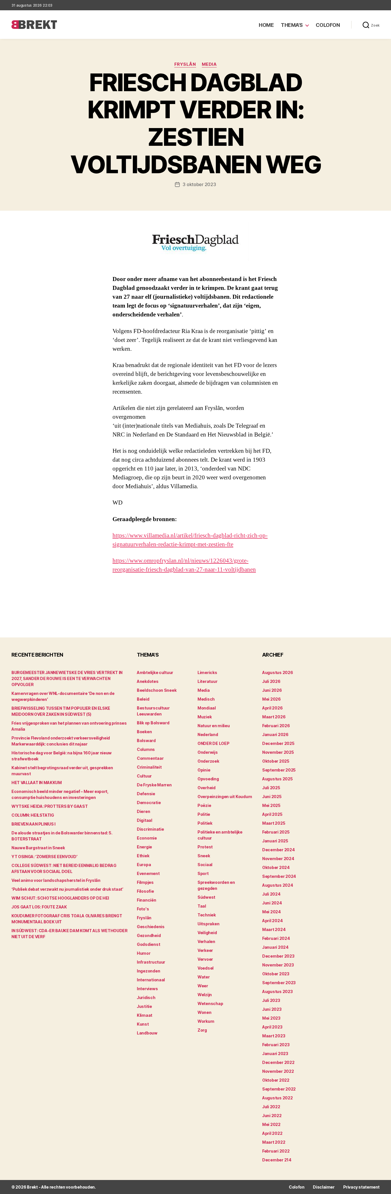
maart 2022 (273, 1142)
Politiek (205, 823)
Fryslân (185, 64)
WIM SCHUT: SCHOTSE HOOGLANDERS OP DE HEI (60, 898)
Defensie (146, 793)
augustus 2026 (277, 672)
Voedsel (206, 968)
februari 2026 (276, 725)
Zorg (202, 1030)
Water (204, 976)
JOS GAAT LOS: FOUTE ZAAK (39, 906)
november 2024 (278, 858)
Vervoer (205, 959)
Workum (206, 1021)
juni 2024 (272, 902)
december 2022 (278, 1062)
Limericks (207, 672)
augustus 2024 (277, 885)
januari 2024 (275, 947)
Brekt (32, 1187)
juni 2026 (272, 690)
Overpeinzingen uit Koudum (225, 796)
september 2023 (279, 982)
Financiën (146, 900)
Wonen (205, 1012)
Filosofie (145, 891)
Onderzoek (208, 761)
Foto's (143, 908)
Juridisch (146, 997)
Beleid (143, 699)
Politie (204, 814)
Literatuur (207, 681)
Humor (144, 953)
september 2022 (279, 1089)
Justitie (144, 1006)
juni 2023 (272, 1009)
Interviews (147, 988)
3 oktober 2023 (199, 184)
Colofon (328, 25)
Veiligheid (207, 932)
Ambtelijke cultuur (155, 672)
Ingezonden (148, 970)
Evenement (148, 873)
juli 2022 (271, 1106)
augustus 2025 (277, 778)
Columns (146, 749)
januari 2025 (275, 840)
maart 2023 (273, 1035)
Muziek (205, 716)
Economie (147, 838)
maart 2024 (273, 929)
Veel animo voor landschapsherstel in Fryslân (55, 880)
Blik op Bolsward (153, 722)
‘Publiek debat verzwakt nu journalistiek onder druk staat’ (67, 889)
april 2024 (272, 920)
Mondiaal (207, 707)
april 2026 (272, 707)
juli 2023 (271, 1000)
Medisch (206, 699)
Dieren (143, 811)
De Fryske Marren (154, 784)
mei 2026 (271, 699)
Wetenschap (210, 1003)
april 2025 (272, 814)
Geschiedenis (151, 926)
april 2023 (272, 1026)
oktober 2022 (275, 1080)
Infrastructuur (151, 962)
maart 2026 (273, 716)
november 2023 (278, 964)
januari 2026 (275, 734)
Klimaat (144, 1015)
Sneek (204, 855)
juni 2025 (272, 796)
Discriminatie (150, 829)
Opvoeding (208, 778)
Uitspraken (208, 923)
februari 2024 (276, 938)
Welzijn (205, 994)
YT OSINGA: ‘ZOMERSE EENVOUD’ (44, 856)
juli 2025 (271, 787)
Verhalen (206, 941)
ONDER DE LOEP (214, 743)
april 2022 (272, 1133)
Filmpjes (145, 882)
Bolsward (146, 740)
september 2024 (279, 876)
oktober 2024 (276, 867)
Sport (203, 873)
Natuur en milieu (214, 725)
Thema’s (292, 25)
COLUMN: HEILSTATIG (32, 815)
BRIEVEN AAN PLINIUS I (33, 824)
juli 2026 (271, 681)
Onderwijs (208, 752)
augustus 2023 (277, 991)
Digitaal (144, 820)
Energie (144, 846)
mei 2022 (271, 1124)
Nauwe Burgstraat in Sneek (38, 847)
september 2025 (279, 770)
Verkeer (205, 950)
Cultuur (144, 776)
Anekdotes (148, 681)
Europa (144, 864)
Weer (203, 985)
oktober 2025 (275, 761)
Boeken (144, 731)
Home (266, 25)
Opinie (204, 770)
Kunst (143, 1024)
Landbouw (147, 1032)
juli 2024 (271, 894)
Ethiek (143, 855)
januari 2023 (275, 1053)
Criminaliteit (149, 767)
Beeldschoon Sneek (156, 690)
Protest (205, 846)
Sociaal (205, 864)
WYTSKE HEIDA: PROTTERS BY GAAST (49, 806)
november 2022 (278, 1071)
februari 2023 (276, 1044)
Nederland (208, 734)
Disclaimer (323, 1187)
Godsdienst (148, 944)
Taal (202, 906)
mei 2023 (271, 1018)
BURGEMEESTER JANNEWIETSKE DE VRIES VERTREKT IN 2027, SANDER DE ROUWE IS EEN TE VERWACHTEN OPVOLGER (67, 678)
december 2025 (278, 743)
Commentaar (150, 758)
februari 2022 (276, 1151)
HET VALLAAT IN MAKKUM (36, 782)
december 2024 (278, 849)
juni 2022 (272, 1115)
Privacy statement (361, 1187)
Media (209, 64)
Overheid (207, 787)
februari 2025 (276, 832)
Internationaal (151, 979)
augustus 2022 (277, 1097)
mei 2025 (271, 805)
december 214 (276, 1159)
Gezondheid (149, 935)
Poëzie (204, 805)
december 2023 (278, 956)
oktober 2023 (275, 973)
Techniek (207, 914)
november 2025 (278, 752)
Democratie (149, 802)
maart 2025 (273, 823)
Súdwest (206, 897)
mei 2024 (271, 911)
